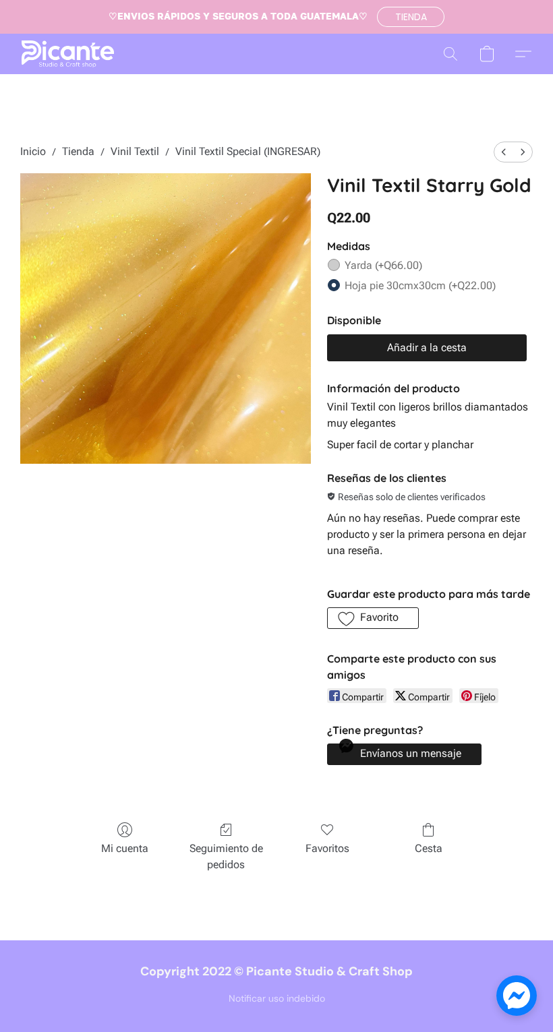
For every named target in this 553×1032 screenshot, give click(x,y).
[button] (410, 17)
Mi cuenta (124, 848)
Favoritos (327, 848)
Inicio (33, 151)
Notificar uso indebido (277, 998)
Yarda (383, 265)
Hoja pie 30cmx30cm (420, 285)
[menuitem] (503, 152)
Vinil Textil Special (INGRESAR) (247, 151)
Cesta (428, 848)
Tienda (78, 151)
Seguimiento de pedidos (226, 856)
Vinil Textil (135, 151)
